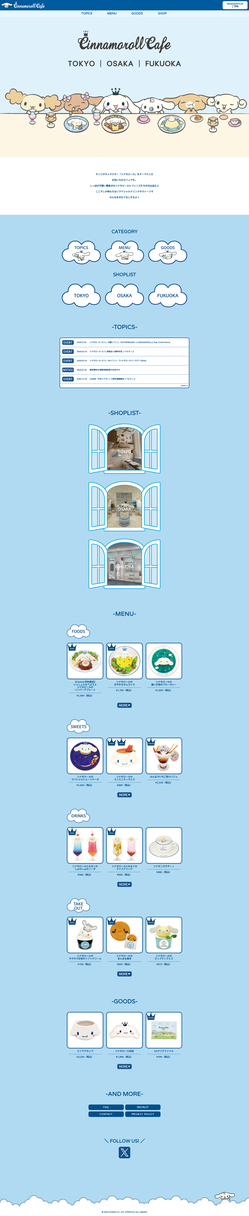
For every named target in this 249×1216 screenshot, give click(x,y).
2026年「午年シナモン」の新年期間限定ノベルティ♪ (112, 379)
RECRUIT (143, 1107)
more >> (184, 385)
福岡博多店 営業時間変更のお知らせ (105, 370)
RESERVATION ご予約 (235, 5)
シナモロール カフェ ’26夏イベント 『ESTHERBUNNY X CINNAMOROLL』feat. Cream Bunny (129, 342)
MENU (112, 13)
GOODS (137, 13)
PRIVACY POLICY (143, 1114)
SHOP (162, 13)
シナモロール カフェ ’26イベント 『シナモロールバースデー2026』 (118, 361)
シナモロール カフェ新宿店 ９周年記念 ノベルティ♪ (112, 351)
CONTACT (106, 1114)
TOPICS (86, 13)
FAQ (106, 1107)
